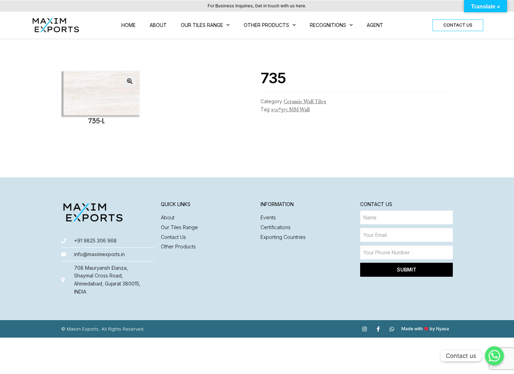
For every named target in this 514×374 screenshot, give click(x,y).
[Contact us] (494, 355)
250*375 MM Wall (290, 109)
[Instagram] (364, 329)
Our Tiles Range (202, 25)
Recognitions (328, 25)
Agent (375, 25)
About (158, 25)
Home (128, 25)
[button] (458, 25)
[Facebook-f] (378, 329)
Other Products (266, 25)
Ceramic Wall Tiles (305, 101)
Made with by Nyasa (425, 328)
